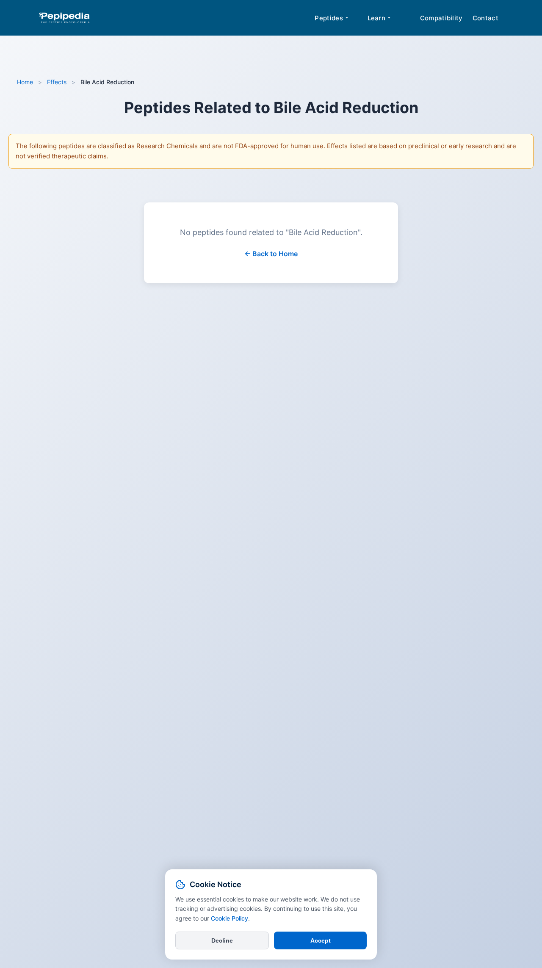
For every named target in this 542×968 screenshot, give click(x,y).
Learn (377, 18)
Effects (56, 82)
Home (25, 82)
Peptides (329, 18)
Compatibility (441, 18)
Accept (320, 940)
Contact (485, 18)
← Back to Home (271, 253)
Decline (222, 940)
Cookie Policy (229, 918)
